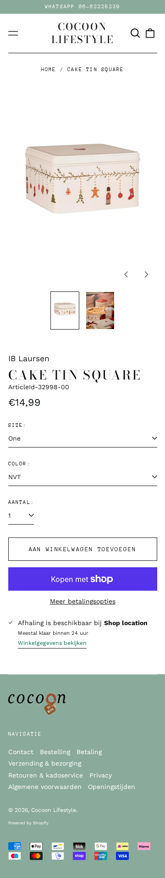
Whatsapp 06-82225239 (83, 7)
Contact (20, 751)
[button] (135, 33)
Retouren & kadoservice (45, 775)
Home (48, 70)
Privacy (100, 775)
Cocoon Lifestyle (82, 33)
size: (17, 425)
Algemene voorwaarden (45, 786)
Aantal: (21, 502)
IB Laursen (29, 358)
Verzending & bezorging (44, 763)
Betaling (89, 751)
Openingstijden (111, 786)
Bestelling (55, 751)
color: (19, 464)
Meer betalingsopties (83, 601)
